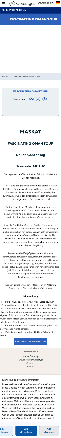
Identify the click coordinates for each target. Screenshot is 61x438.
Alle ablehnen (49, 430)
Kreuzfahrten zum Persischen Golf (30, 341)
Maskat (5, 76)
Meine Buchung (31, 356)
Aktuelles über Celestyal (30, 359)
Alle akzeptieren (26, 430)
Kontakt (31, 366)
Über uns (30, 363)
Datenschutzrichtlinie (43, 404)
